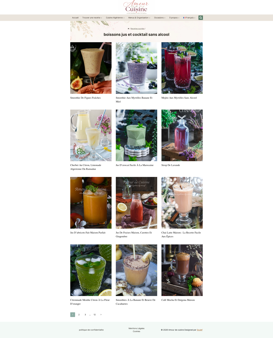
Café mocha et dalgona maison (178, 300)
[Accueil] (128, 29)
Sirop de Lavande (170, 165)
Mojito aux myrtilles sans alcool (179, 97)
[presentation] (91, 68)
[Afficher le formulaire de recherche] (200, 17)
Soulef (200, 330)
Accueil (75, 18)
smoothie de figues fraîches (85, 97)
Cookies (136, 331)
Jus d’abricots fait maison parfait (87, 232)
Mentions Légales (136, 328)
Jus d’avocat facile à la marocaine (135, 165)
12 (95, 314)
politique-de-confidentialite (91, 330)
